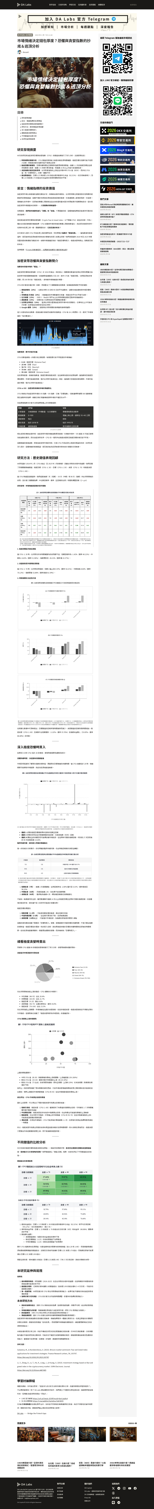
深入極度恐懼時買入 (29, 130)
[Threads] (113, 1493)
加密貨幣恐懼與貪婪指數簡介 (32, 124)
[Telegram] (118, 1488)
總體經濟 (101, 5)
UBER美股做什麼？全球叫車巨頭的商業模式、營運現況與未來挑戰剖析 (117, 270)
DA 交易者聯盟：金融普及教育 (94, 1494)
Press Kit (87, 1498)
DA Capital (88, 1488)
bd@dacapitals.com (32, 1498)
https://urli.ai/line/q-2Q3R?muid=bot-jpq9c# (50, 1398)
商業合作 (87, 1501)
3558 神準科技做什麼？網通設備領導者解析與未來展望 (122, 1464)
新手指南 (52, 5)
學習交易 (72, 5)
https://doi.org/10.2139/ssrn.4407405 (31, 1370)
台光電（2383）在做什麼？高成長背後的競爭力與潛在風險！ (61, 1464)
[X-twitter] (113, 1488)
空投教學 (60, 1494)
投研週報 (92, 5)
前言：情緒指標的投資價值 (32, 121)
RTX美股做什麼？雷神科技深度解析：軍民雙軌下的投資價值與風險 (117, 225)
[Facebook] (135, 1488)
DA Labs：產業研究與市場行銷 (94, 1491)
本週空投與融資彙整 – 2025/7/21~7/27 (114, 241)
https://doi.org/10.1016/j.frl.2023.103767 (33, 1357)
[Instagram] (124, 1488)
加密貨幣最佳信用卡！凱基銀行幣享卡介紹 (116, 234)
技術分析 (60, 1488)
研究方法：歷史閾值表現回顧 (32, 127)
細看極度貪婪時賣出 (29, 133)
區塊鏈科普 (82, 5)
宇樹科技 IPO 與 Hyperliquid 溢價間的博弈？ (117, 319)
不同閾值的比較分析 (29, 136)
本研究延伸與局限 (28, 139)
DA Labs (20, 1413)
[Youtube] (129, 1488)
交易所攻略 (62, 5)
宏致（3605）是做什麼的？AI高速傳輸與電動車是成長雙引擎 (92, 1464)
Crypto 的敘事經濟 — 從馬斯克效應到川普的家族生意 (47, 249)
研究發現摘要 (27, 118)
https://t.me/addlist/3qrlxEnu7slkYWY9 (48, 1401)
